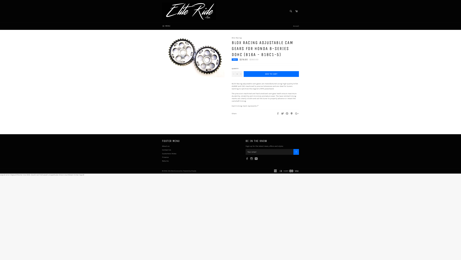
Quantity (235, 68)
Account (296, 26)
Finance (165, 157)
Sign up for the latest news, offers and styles (264, 146)
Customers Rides (169, 154)
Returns (165, 161)
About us (166, 146)
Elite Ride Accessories (175, 171)
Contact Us (166, 150)
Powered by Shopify (189, 171)
